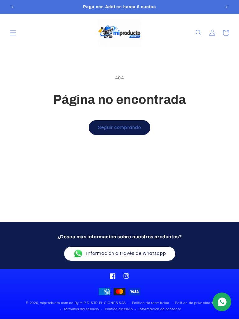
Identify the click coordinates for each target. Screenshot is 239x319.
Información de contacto (159, 309)
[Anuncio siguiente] (226, 7)
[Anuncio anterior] (12, 7)
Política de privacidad (194, 303)
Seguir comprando (119, 127)
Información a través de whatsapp (126, 253)
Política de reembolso (150, 303)
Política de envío (119, 309)
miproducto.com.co (56, 303)
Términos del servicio (81, 309)
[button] (13, 33)
